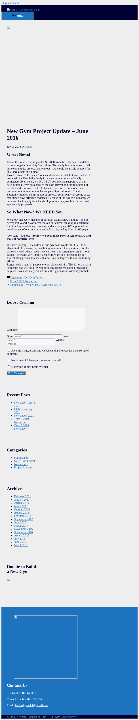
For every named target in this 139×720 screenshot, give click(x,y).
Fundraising (21, 457)
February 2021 (22, 496)
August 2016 (21, 535)
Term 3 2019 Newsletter (21, 420)
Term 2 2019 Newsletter (21, 427)
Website (60, 339)
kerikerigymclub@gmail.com (31, 705)
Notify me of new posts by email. (30, 366)
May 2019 (20, 506)
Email (65, 336)
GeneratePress (69, 716)
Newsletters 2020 (24, 415)
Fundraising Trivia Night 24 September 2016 (35, 284)
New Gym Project (33, 277)
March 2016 (21, 545)
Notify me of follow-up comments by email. (36, 360)
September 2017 (23, 519)
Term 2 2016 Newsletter (23, 281)
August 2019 (21, 502)
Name (10, 336)
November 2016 (23, 528)
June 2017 (20, 522)
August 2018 (21, 512)
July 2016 (19, 538)
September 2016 (23, 532)
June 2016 (20, 541)
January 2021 (22, 499)
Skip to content (10, 3)
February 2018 (22, 515)
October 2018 (22, 509)
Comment (12, 329)
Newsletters (21, 464)
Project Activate (23, 467)
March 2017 (21, 525)
